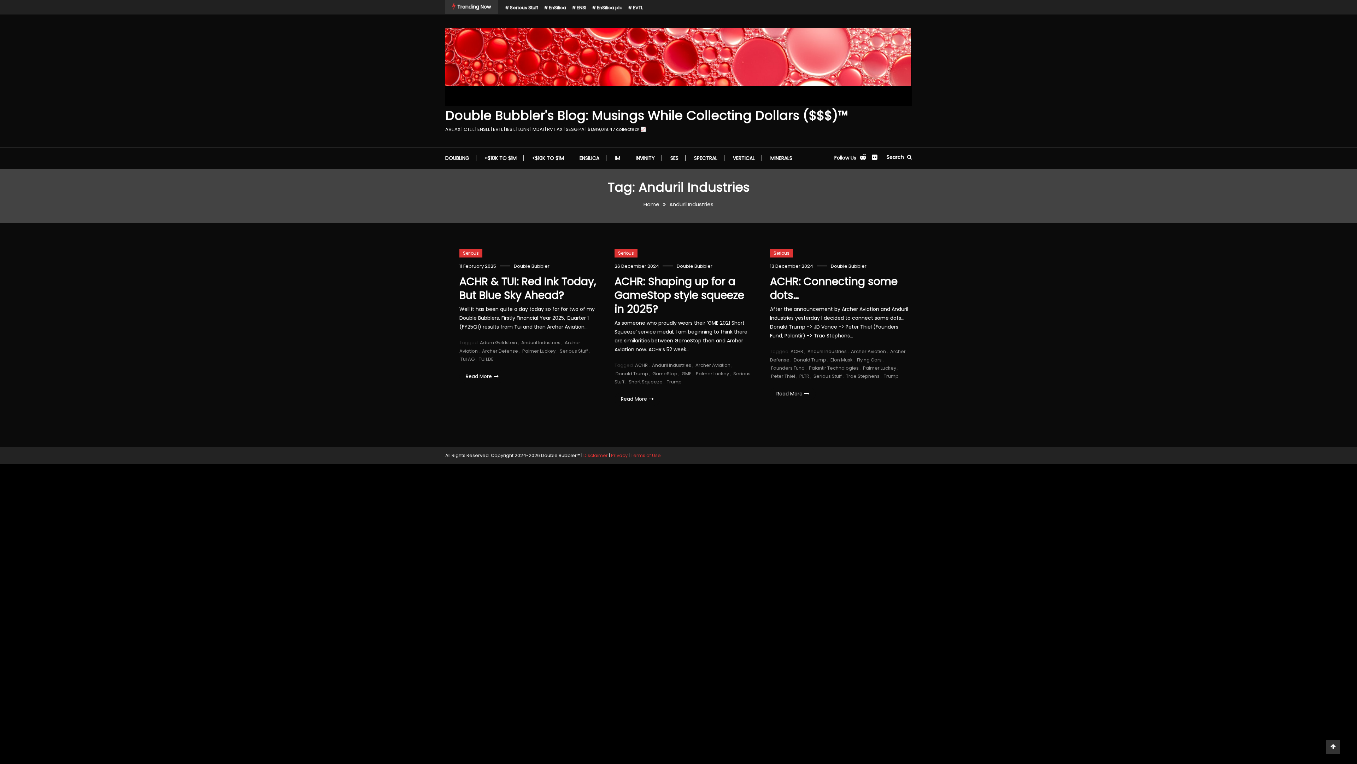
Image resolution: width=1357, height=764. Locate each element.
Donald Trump (632, 373)
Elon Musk (841, 360)
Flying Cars (869, 360)
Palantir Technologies (834, 368)
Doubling (457, 158)
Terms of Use (646, 455)
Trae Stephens (863, 376)
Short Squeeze (646, 381)
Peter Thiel (783, 376)
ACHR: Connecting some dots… (834, 288)
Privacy (619, 455)
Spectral (705, 158)
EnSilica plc (609, 7)
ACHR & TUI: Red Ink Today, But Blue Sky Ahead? (527, 288)
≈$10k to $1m (501, 158)
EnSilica (557, 7)
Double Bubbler (532, 266)
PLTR (804, 376)
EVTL (638, 7)
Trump (674, 381)
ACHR (641, 365)
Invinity (645, 158)
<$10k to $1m (548, 158)
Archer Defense (500, 351)
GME (687, 373)
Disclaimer (595, 455)
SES (674, 158)
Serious (471, 253)
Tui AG (467, 359)
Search (896, 157)
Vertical (744, 158)
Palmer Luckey (539, 351)
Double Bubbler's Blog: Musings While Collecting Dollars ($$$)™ (646, 115)
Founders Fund (788, 368)
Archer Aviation (712, 365)
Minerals (781, 158)
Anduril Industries (540, 342)
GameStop (664, 373)
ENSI (581, 7)
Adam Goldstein (498, 342)
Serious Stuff (524, 7)
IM (617, 158)
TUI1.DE (486, 359)
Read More (479, 376)
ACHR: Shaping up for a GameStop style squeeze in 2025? (679, 295)
